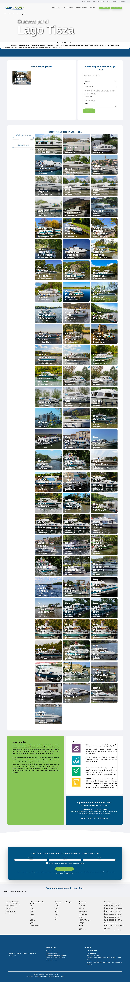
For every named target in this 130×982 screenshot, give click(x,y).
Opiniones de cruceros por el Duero (112, 910)
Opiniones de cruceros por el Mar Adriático (114, 925)
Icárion (80, 917)
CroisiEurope (82, 903)
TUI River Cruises (83, 914)
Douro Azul (81, 923)
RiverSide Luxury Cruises (85, 920)
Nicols (80, 928)
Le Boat (81, 926)
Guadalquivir (33, 910)
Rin (31, 907)
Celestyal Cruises (83, 929)
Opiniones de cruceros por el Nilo (111, 917)
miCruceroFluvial (7, 14)
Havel (31, 919)
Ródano (32, 916)
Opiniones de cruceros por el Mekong (112, 916)
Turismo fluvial (16, 14)
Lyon (56, 908)
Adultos (86, 103)
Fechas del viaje (92, 75)
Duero (31, 905)
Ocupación (89, 100)
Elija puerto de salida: (90, 93)
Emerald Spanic (83, 911)
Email (99, 857)
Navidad (8, 908)
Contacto (62, 976)
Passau (56, 910)
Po (31, 917)
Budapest (57, 903)
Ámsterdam (57, 907)
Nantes (56, 914)
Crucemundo (82, 905)
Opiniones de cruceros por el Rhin (112, 905)
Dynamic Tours (82, 916)
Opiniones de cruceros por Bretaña (112, 923)
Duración (86, 84)
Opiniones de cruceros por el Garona (112, 913)
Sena (31, 908)
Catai (80, 910)
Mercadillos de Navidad (11, 907)
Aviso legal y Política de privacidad (37, 976)
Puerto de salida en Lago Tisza (99, 90)
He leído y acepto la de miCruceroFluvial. (66, 863)
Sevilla (56, 911)
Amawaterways (82, 919)
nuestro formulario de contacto (100, 814)
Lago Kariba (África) (35, 925)
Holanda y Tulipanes (10, 911)
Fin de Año (8, 910)
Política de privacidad (66, 863)
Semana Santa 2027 (11, 913)
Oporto (56, 905)
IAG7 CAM (81, 908)
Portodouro (81, 922)
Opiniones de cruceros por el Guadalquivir (114, 908)
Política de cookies (53, 976)
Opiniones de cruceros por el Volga (112, 919)
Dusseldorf (57, 916)
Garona (32, 914)
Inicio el (86, 78)
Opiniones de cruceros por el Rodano (112, 914)
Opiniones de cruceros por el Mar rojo (113, 929)
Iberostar (81, 925)
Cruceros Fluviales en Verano (13, 903)
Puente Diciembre (10, 905)
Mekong (32, 922)
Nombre (30, 857)
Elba (31, 913)
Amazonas (32, 920)
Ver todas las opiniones (94, 818)
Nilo (31, 923)
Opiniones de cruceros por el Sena (112, 907)
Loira (31, 911)
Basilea (56, 917)
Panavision (81, 907)
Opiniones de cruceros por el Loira (112, 911)
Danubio (32, 903)
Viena (56, 919)
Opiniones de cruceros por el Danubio (113, 903)
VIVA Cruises (82, 913)
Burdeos (57, 913)
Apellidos (65, 857)
